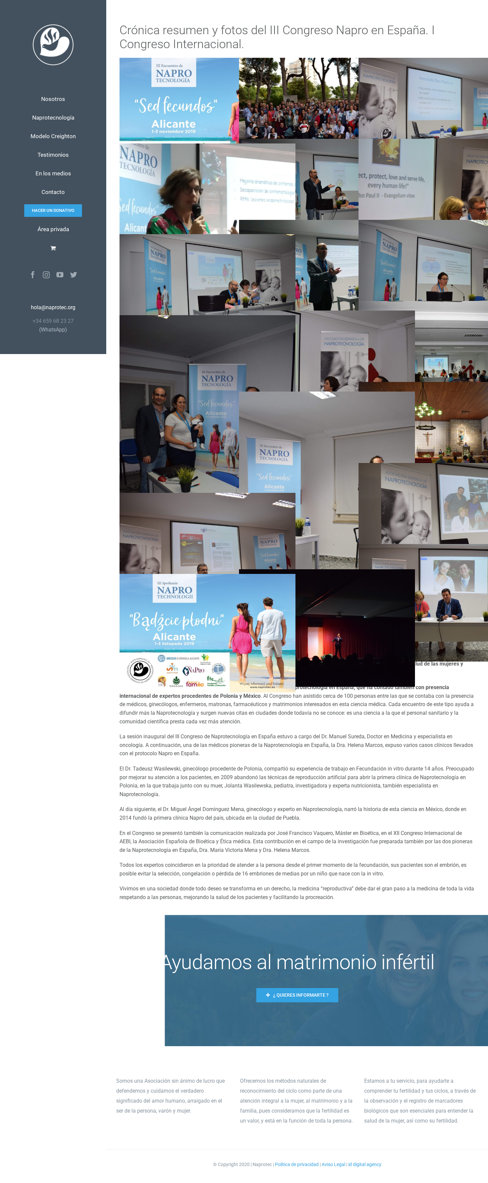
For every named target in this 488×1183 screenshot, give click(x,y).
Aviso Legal (333, 1164)
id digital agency (364, 1164)
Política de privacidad (297, 1164)
